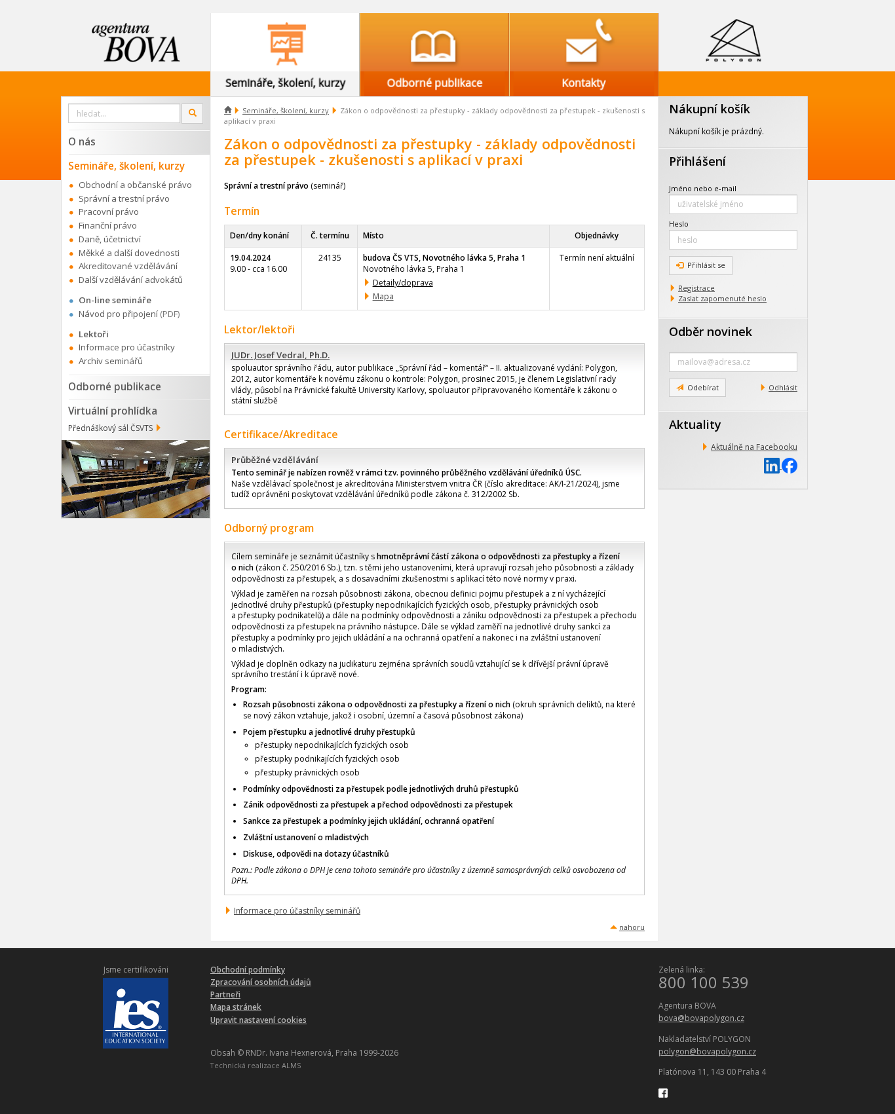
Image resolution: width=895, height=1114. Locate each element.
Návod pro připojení (118, 314)
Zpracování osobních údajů (260, 982)
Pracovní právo (109, 211)
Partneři (225, 994)
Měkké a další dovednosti (129, 253)
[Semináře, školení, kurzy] (285, 42)
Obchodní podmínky (247, 969)
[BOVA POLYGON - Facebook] (663, 1092)
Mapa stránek (235, 1006)
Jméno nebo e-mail (702, 188)
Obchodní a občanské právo (135, 185)
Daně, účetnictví (110, 239)
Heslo (679, 224)
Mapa (383, 296)
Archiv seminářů (111, 361)
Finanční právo (108, 225)
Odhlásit (783, 387)
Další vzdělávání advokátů (131, 280)
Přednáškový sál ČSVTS (110, 428)
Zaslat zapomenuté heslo (722, 298)
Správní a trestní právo (124, 198)
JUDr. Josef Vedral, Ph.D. (280, 355)
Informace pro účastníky (127, 347)
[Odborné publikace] (434, 42)
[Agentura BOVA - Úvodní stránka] (135, 42)
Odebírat (703, 387)
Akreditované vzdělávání (128, 266)
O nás (82, 141)
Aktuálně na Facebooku (754, 447)
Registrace (696, 288)
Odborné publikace (114, 386)
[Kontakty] (583, 42)
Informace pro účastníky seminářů (297, 910)
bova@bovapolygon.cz (701, 1018)
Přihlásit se (706, 265)
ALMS (291, 1065)
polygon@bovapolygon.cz (707, 1051)
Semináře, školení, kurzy (285, 110)
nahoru (632, 927)
